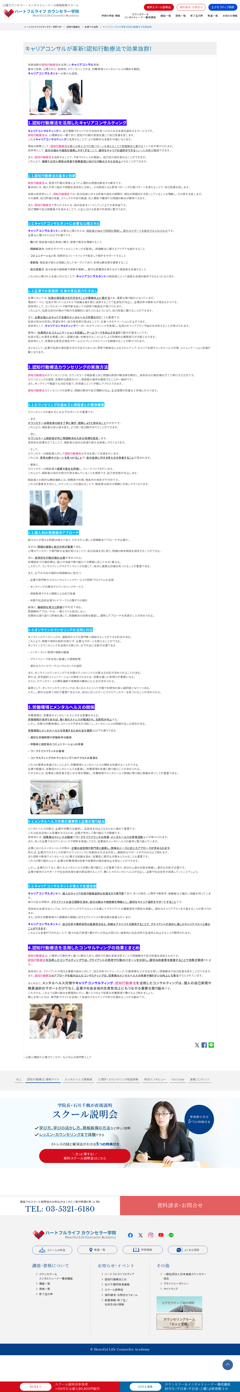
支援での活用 (91, 26)
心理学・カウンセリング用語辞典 (118, 1079)
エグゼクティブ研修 (222, 7)
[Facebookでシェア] (204, 1047)
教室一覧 (213, 15)
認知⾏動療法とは (116, 1279)
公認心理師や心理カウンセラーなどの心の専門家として (58, 1057)
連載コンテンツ (199, 1079)
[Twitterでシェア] (197, 1047)
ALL (18, 1079)
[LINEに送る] (211, 1047)
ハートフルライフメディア (119, 1274)
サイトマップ (171, 1289)
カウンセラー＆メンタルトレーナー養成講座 (140, 15)
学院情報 (146, 1249)
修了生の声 (196, 15)
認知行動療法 (73, 26)
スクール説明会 (114, 1289)
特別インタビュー (155, 1079)
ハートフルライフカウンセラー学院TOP (43, 26)
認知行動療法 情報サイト (43, 1079)
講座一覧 (165, 15)
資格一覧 (180, 15)
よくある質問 (191, 1250)
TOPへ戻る (227, 1365)
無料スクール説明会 (159, 7)
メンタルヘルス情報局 (78, 1079)
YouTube (178, 1079)
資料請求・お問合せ (191, 7)
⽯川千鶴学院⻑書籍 (117, 1284)
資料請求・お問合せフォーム (121, 1295)
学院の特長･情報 (111, 15)
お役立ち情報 (230, 15)
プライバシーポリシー (176, 1283)
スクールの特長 (56, 1250)
